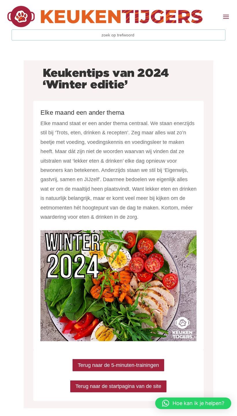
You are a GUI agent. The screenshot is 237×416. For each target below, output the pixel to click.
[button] (193, 403)
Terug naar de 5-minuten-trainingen (118, 365)
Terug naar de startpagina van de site (118, 386)
